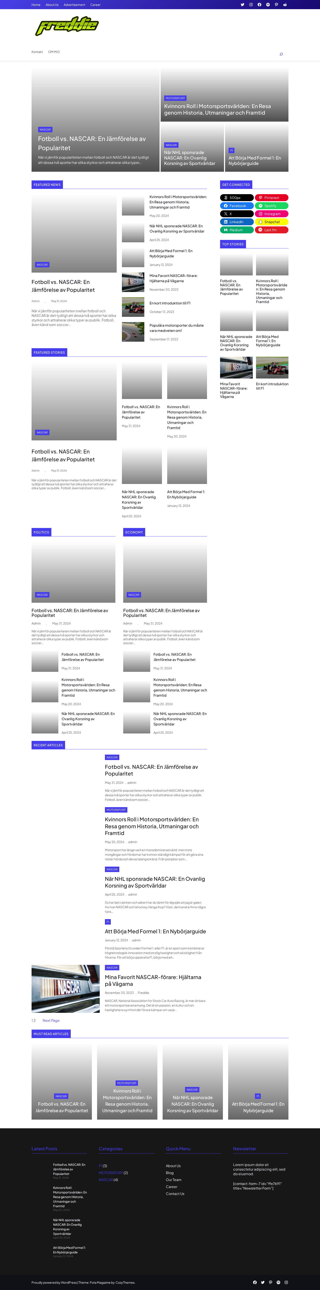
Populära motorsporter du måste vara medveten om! (177, 328)
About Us (52, 5)
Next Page (51, 1020)
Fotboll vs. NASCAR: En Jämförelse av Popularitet (92, 143)
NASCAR (45, 129)
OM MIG (54, 52)
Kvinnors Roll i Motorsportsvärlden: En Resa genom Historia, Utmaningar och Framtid (217, 109)
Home (36, 5)
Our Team (174, 1179)
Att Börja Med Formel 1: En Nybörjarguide (255, 160)
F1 (231, 150)
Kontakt (37, 52)
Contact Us (175, 1193)
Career (95, 5)
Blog (170, 1172)
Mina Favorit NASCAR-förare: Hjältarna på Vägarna (174, 278)
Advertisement (74, 5)
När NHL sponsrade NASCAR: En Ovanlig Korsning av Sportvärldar (189, 157)
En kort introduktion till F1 (170, 303)
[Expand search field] (278, 54)
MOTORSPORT (175, 98)
